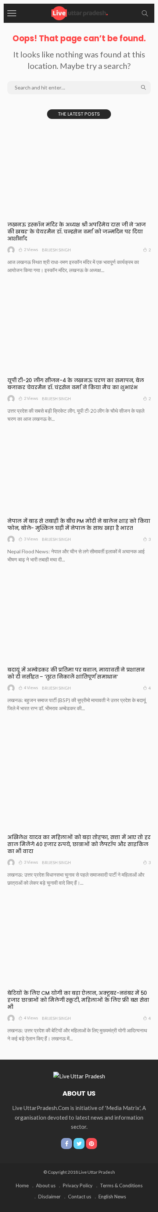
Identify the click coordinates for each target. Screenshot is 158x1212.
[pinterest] (91, 1143)
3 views (31, 538)
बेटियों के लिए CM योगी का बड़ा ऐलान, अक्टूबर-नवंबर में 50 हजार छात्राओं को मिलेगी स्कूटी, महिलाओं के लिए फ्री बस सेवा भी (78, 1000)
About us (45, 1185)
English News (112, 1196)
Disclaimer (49, 1196)
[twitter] (79, 1143)
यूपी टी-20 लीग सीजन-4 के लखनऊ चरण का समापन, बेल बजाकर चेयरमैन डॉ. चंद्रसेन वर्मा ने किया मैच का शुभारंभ (75, 384)
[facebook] (66, 1143)
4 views (31, 687)
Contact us (79, 1196)
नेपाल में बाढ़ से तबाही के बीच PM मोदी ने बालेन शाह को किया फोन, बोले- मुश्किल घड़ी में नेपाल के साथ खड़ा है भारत (78, 524)
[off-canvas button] (11, 13)
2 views (31, 249)
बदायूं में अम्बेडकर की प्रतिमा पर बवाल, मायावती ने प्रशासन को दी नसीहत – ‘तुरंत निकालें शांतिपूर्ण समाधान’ (76, 673)
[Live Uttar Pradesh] (79, 12)
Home (22, 1185)
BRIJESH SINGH (56, 249)
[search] (144, 13)
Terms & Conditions (121, 1185)
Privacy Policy (78, 1185)
